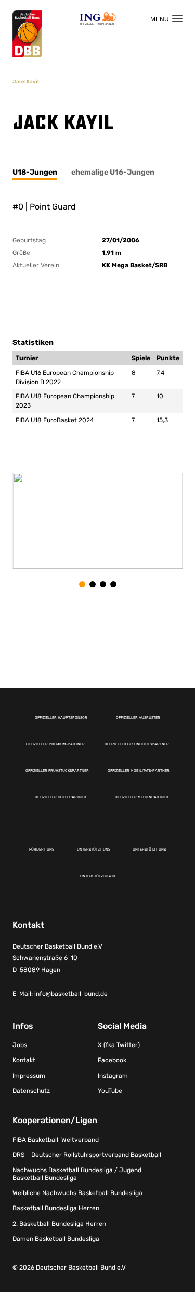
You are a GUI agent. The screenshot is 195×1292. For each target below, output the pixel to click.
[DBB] (27, 34)
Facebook (112, 1060)
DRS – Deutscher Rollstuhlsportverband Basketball (86, 1155)
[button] (82, 584)
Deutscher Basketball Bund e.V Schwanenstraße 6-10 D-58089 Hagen (57, 958)
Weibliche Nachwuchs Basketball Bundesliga (77, 1193)
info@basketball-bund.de (71, 994)
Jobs (19, 1045)
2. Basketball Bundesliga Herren (59, 1223)
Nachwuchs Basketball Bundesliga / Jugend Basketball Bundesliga (76, 1173)
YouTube (110, 1090)
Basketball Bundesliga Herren (55, 1208)
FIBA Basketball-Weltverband (55, 1139)
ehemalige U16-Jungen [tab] (112, 172)
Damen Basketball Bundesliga (55, 1238)
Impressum (28, 1075)
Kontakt (23, 1060)
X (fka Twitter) (119, 1045)
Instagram (113, 1075)
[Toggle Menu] (166, 18)
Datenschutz (31, 1090)
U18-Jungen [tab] (34, 172)
